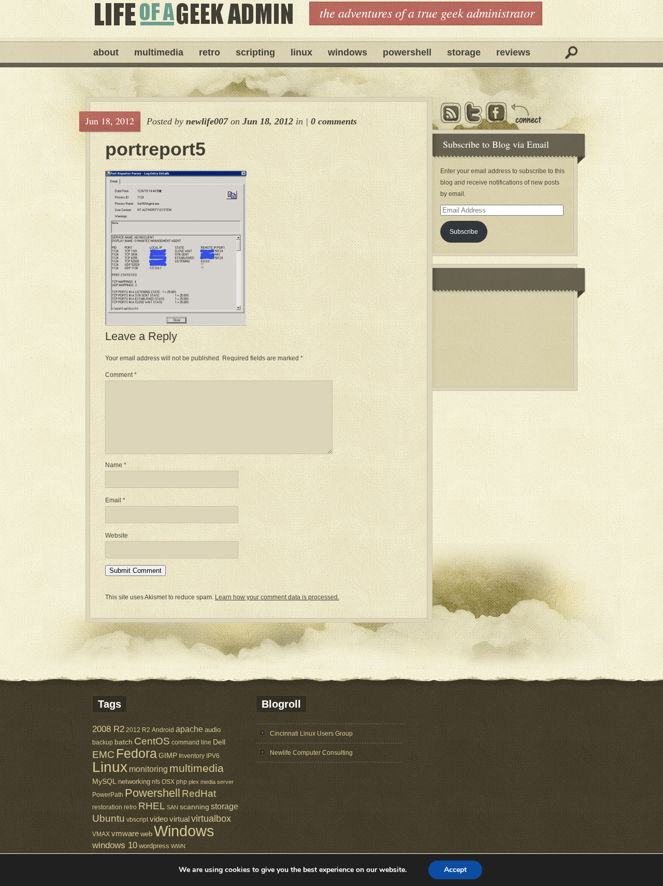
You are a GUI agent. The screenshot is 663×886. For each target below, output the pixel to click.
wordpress (154, 846)
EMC (103, 754)
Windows (347, 52)
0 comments (334, 121)
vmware (125, 833)
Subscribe (464, 231)
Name (115, 465)
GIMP (167, 755)
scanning (194, 807)
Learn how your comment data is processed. (277, 597)
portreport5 (155, 149)
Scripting (255, 52)
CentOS (152, 741)
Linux (301, 52)
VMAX (101, 834)
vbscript (137, 819)
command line (191, 742)
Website (116, 535)
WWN (178, 846)
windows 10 (114, 845)
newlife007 (207, 121)
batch (123, 742)
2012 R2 (138, 730)
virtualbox (211, 818)
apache (189, 729)
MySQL (104, 781)
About (106, 52)
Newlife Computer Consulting (311, 752)
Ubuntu (108, 818)
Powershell (407, 52)
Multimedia (158, 52)
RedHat (199, 793)
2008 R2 (108, 729)
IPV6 (213, 755)
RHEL (151, 805)
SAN (172, 807)
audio (213, 730)
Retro (209, 52)
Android (163, 729)
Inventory (192, 755)
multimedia (196, 768)
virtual (179, 818)
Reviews (513, 52)
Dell (219, 742)
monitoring (148, 769)
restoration (107, 807)
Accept (455, 870)
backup (102, 742)
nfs (156, 781)
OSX (168, 781)
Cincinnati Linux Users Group (311, 733)
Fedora (136, 754)
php (181, 781)
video (159, 819)
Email (115, 500)
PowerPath (107, 794)
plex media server (211, 782)
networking (134, 781)
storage (224, 806)
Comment (121, 374)
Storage (464, 52)
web (146, 834)
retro (130, 807)
